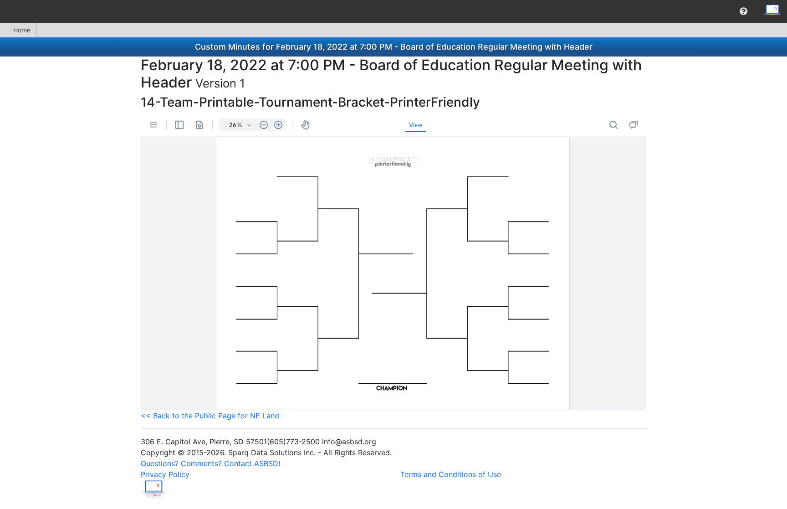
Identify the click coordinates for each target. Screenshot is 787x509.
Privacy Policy (165, 474)
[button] (743, 11)
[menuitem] (743, 11)
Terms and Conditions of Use (450, 474)
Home (22, 30)
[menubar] (393, 11)
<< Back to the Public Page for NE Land (210, 415)
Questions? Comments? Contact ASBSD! (210, 463)
